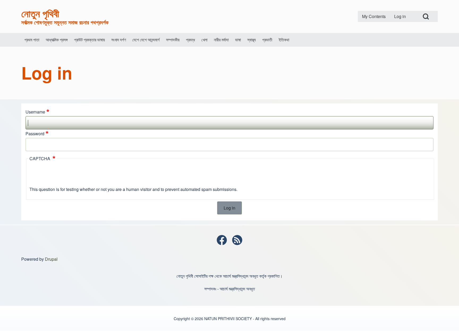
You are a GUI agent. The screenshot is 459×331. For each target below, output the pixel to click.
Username (35, 112)
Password (35, 133)
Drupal (51, 259)
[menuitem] (374, 16)
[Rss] (237, 240)
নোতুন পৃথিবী (40, 13)
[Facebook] (221, 240)
